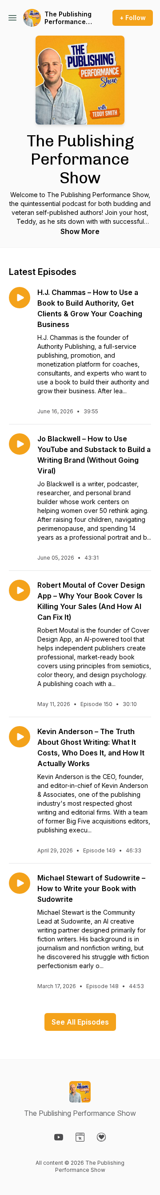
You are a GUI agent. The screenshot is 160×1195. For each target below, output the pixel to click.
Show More (80, 231)
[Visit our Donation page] (101, 1137)
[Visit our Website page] (80, 1137)
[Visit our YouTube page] (58, 1137)
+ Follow (133, 17)
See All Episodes (80, 1021)
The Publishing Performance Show (68, 18)
